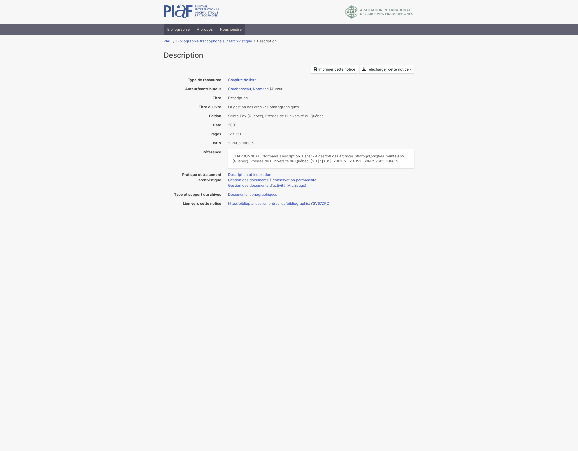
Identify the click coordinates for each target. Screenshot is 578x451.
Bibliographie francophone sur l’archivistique (214, 41)
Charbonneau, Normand (248, 89)
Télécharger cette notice (387, 69)
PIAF (167, 41)
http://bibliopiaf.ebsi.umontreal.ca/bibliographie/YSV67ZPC (278, 203)
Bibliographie (178, 29)
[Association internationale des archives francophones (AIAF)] (379, 12)
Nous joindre (231, 29)
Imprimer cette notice (336, 69)
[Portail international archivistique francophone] (191, 12)
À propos (205, 29)
